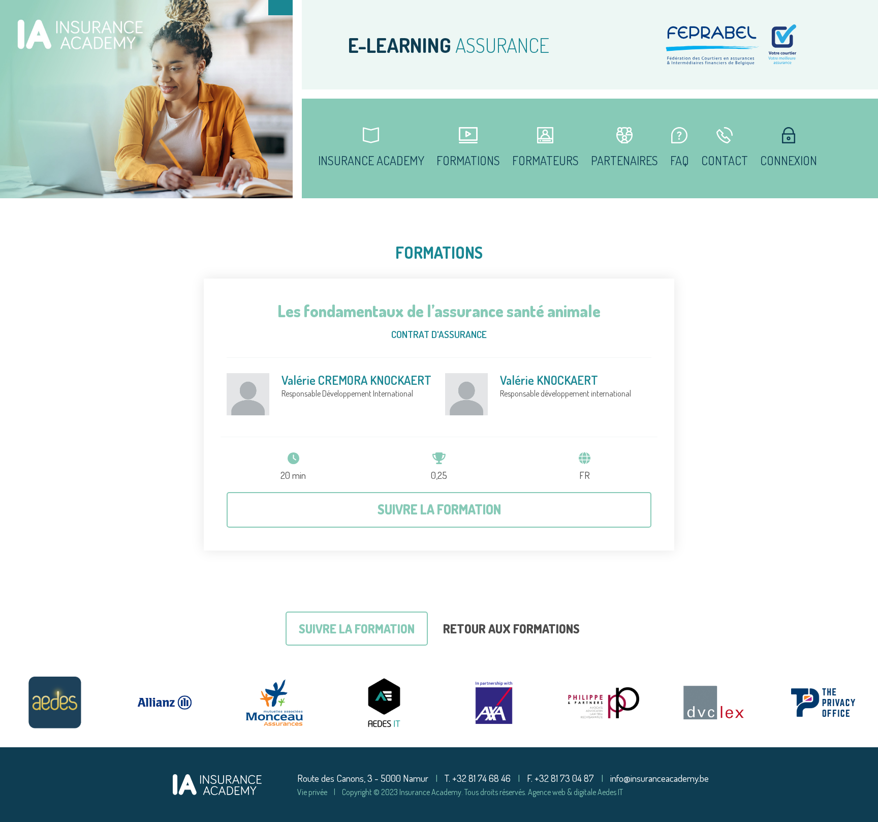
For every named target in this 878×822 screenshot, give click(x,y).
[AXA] (493, 702)
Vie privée (312, 792)
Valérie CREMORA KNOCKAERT (356, 380)
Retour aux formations (511, 628)
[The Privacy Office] (823, 702)
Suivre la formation (439, 509)
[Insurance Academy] (217, 783)
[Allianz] (164, 702)
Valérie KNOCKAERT (549, 380)
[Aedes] (54, 702)
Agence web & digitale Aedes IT (575, 792)
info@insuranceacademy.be (659, 778)
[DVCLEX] (713, 702)
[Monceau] (274, 702)
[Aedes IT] (384, 702)
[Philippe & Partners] (603, 702)
